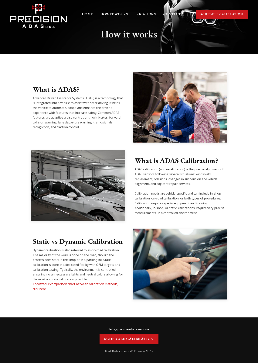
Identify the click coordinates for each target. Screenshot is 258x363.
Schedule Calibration (221, 14)
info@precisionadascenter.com (129, 329)
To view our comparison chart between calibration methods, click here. (75, 286)
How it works (114, 14)
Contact (172, 14)
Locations (145, 14)
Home (87, 14)
